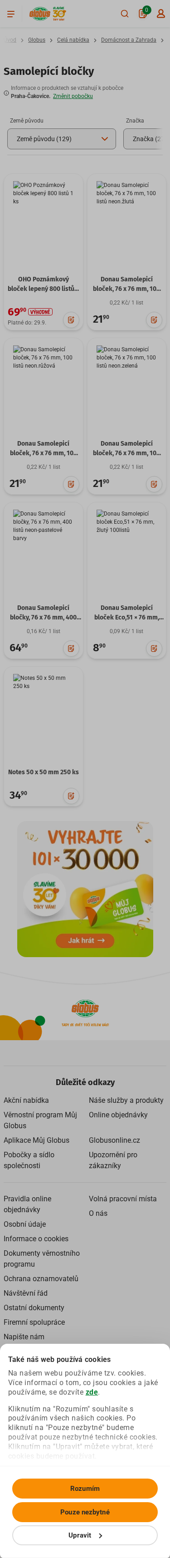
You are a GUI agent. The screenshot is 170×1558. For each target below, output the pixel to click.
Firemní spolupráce (34, 1322)
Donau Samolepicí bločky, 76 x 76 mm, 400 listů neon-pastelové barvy (43, 622)
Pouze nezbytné (84, 1512)
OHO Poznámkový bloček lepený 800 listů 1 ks (43, 288)
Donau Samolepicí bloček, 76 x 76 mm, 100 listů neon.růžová (43, 453)
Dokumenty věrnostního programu (42, 1258)
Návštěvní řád (26, 1293)
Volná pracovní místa (123, 1198)
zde (92, 1392)
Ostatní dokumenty (34, 1307)
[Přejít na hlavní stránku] (40, 14)
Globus (36, 40)
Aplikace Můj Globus (36, 1140)
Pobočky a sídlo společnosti (29, 1160)
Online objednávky (118, 1115)
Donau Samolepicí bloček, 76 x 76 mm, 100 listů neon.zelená (126, 453)
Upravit (79, 1535)
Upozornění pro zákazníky (113, 1160)
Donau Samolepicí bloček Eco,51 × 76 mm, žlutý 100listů (126, 617)
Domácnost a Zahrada (128, 40)
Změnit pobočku (73, 96)
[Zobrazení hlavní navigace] (11, 13)
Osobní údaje (25, 1224)
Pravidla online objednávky (27, 1204)
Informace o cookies (36, 1238)
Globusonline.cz (114, 1140)
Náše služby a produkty (126, 1100)
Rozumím (85, 1488)
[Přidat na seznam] (71, 320)
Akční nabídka (26, 1100)
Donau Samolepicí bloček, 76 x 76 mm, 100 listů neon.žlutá (126, 288)
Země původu (27, 121)
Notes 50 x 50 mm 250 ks (43, 772)
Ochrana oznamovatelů (41, 1278)
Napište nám (24, 1336)
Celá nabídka (73, 40)
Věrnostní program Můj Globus (40, 1120)
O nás (98, 1213)
